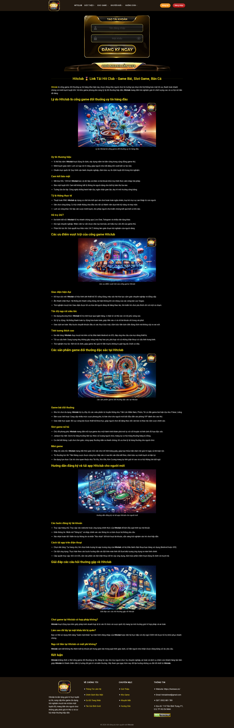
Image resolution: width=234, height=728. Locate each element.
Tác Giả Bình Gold (93, 706)
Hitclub (78, 5)
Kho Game (102, 5)
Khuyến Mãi (116, 5)
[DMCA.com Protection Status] (162, 715)
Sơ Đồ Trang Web (93, 700)
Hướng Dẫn (130, 5)
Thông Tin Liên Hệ (93, 689)
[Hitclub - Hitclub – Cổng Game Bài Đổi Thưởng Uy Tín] (60, 5)
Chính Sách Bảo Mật (94, 695)
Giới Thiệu (89, 5)
